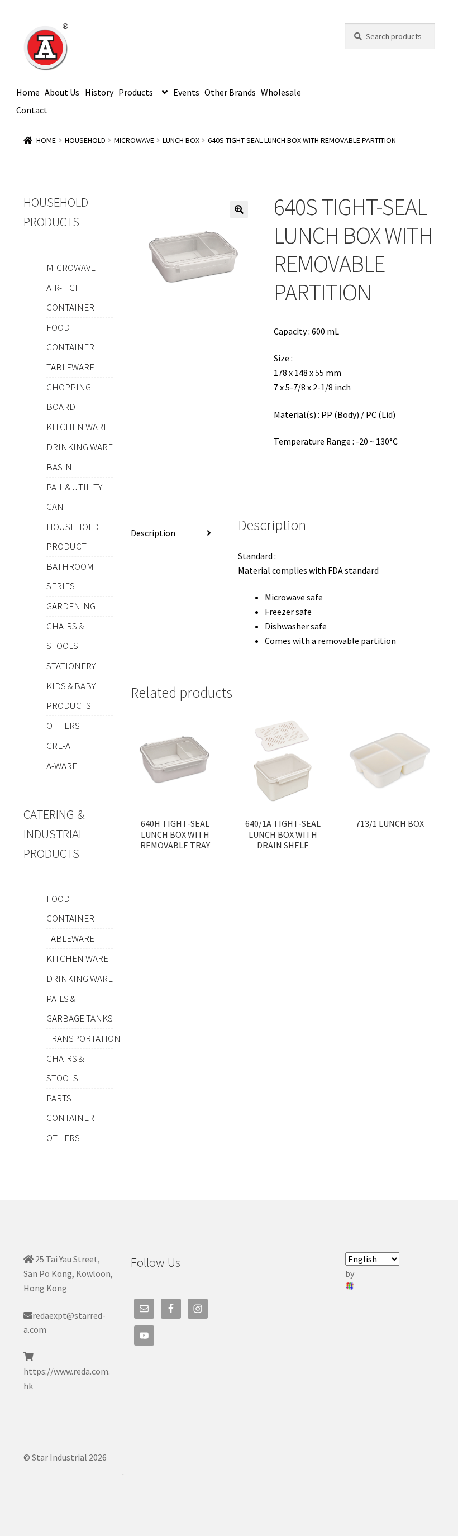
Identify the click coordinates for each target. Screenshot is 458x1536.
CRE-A (58, 746)
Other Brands (230, 92)
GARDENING (71, 606)
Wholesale (281, 92)
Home (28, 92)
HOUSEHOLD (85, 140)
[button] (239, 209)
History (99, 92)
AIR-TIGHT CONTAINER (70, 297)
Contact (31, 110)
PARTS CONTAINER (70, 1108)
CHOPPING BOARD (68, 397)
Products (135, 92)
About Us (62, 92)
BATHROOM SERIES (70, 576)
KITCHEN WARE (77, 427)
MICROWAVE (134, 140)
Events (186, 92)
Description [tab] (153, 532)
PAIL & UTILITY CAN (74, 497)
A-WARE (61, 766)
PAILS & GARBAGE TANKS (79, 1008)
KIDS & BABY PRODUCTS (71, 696)
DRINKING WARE (79, 447)
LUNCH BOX (181, 140)
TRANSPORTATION (83, 1038)
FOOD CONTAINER (70, 337)
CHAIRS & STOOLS (65, 636)
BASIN (59, 467)
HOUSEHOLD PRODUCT (72, 536)
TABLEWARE (70, 367)
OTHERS (63, 725)
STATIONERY (71, 666)
